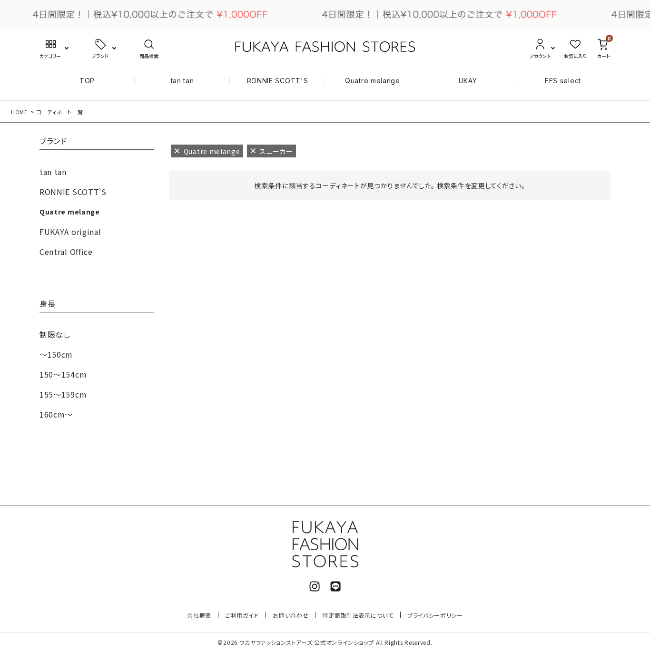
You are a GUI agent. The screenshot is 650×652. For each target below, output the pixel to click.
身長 (47, 304)
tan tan (182, 81)
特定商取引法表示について (357, 615)
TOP (87, 81)
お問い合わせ (290, 615)
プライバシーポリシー (435, 615)
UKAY (468, 81)
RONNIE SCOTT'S (277, 81)
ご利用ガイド (242, 615)
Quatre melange (372, 81)
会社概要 (199, 615)
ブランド (53, 141)
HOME (19, 112)
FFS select (563, 81)
